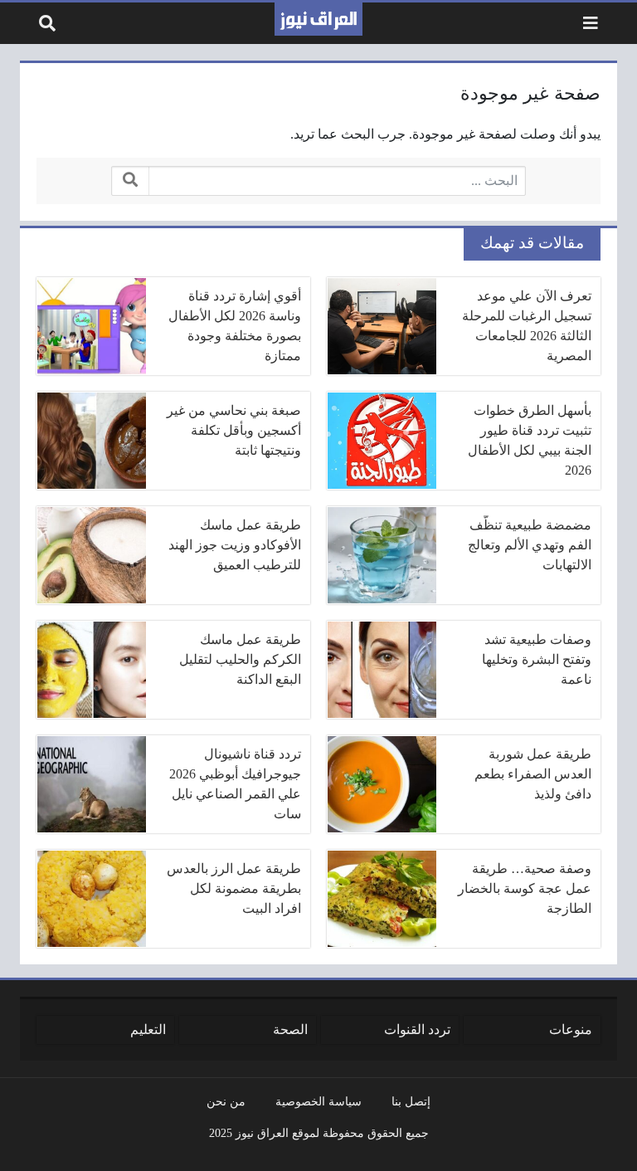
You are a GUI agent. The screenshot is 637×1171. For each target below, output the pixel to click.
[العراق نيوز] (318, 19)
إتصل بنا (410, 1101)
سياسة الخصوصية (318, 1101)
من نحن (226, 1101)
